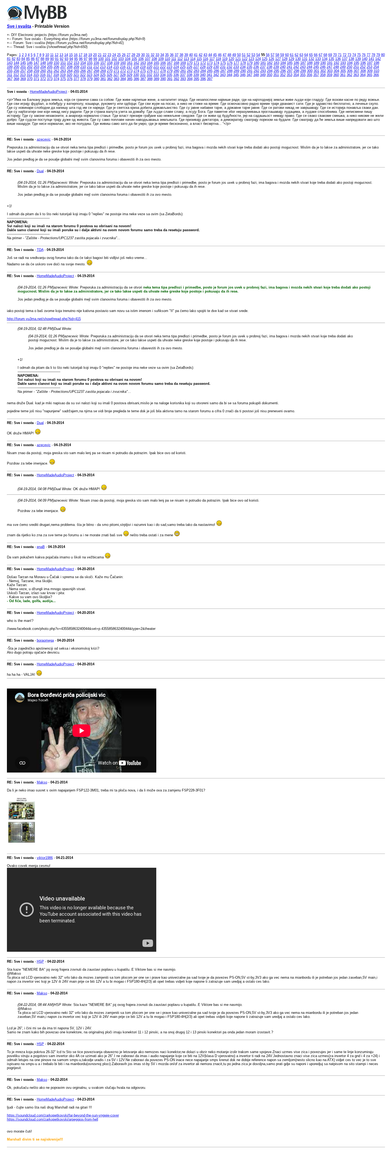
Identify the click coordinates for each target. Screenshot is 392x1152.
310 (376, 71)
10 (47, 55)
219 (143, 67)
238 (269, 67)
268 (96, 71)
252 (363, 67)
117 (212, 59)
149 (50, 63)
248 (336, 67)
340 (203, 75)
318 (56, 75)
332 (149, 75)
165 (156, 63)
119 (224, 59)
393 (183, 79)
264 (70, 71)
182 (270, 63)
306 (350, 71)
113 (186, 59)
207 (63, 67)
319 (63, 75)
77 (368, 55)
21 (100, 55)
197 (370, 63)
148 (43, 63)
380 (96, 79)
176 (230, 63)
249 (343, 67)
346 (243, 75)
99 (95, 59)
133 (318, 59)
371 (36, 79)
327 (116, 75)
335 (169, 75)
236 (256, 67)
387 (143, 79)
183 (276, 63)
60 (287, 55)
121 (238, 59)
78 (373, 55)
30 (143, 55)
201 (23, 67)
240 (283, 67)
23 (109, 55)
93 (66, 59)
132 (311, 59)
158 (110, 63)
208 (70, 67)
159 (116, 63)
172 (203, 63)
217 (129, 67)
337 (183, 75)
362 (349, 75)
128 (284, 59)
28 (133, 55)
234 (243, 67)
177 (236, 63)
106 (141, 59)
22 (104, 55)
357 (316, 75)
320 (69, 75)
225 (183, 67)
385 (130, 79)
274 (136, 71)
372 (43, 79)
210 (83, 67)
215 (116, 67)
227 (196, 67)
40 (191, 55)
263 (63, 71)
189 (316, 63)
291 (250, 71)
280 (176, 71)
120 (231, 59)
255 (10, 71)
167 (170, 63)
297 (290, 71)
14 (66, 55)
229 (209, 67)
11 (52, 55)
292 (256, 71)
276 (150, 71)
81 (9, 59)
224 (176, 67)
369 (23, 79)
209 (76, 67)
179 (250, 63)
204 (43, 67)
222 (163, 67)
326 (109, 75)
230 (216, 67)
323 (89, 75)
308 (363, 71)
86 (33, 59)
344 (229, 75)
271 (116, 71)
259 (36, 71)
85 (28, 59)
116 (205, 59)
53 (253, 55)
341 (209, 75)
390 (163, 79)
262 (56, 71)
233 (236, 67)
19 (90, 55)
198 (376, 63)
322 (83, 75)
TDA (40, 250)
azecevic (44, 139)
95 (76, 59)
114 (192, 59)
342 (216, 75)
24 (114, 55)
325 (103, 75)
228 (203, 67)
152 (70, 63)
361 (343, 75)
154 (83, 63)
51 (244, 55)
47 (224, 55)
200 (16, 67)
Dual (40, 171)
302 (323, 71)
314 (29, 75)
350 (269, 75)
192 (336, 63)
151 (63, 63)
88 (42, 59)
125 (264, 59)
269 (103, 71)
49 (234, 55)
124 (258, 59)
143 (10, 63)
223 (169, 67)
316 (43, 75)
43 (205, 55)
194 (350, 63)
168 (176, 63)
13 (61, 55)
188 (310, 63)
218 (136, 67)
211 (89, 67)
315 (36, 75)
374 (56, 79)
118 (218, 59)
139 (358, 59)
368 (16, 79)
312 (16, 75)
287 (223, 71)
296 (283, 71)
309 (370, 71)
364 (363, 75)
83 (18, 59)
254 (376, 67)
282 (190, 71)
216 (123, 67)
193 (343, 63)
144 (16, 63)
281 (183, 71)
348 (256, 75)
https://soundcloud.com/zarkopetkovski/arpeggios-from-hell (52, 1119)
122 (244, 59)
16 (76, 55)
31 (148, 55)
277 (156, 71)
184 (283, 63)
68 (325, 55)
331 (143, 75)
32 (152, 55)
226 (189, 67)
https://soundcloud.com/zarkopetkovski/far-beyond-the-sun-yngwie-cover (63, 1115)
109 (161, 59)
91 (57, 59)
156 (96, 63)
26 (124, 55)
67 (320, 55)
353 (289, 75)
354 (296, 75)
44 (210, 55)
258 (30, 71)
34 (162, 55)
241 (289, 67)
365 (369, 75)
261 (50, 71)
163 (143, 63)
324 (96, 75)
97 (85, 59)
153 (76, 63)
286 (216, 71)
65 (311, 55)
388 (150, 79)
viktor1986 (45, 858)
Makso (42, 782)
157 (103, 63)
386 (136, 79)
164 (150, 63)
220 (149, 67)
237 (263, 67)
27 (128, 55)
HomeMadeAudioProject (48, 92)
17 (80, 55)
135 (331, 59)
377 (76, 79)
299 (303, 71)
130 (298, 59)
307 (356, 71)
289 (236, 71)
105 (134, 59)
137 (344, 59)
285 (210, 71)
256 (16, 71)
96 (81, 59)
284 (203, 71)
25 (119, 55)
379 (90, 79)
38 (181, 55)
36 (172, 55)
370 (30, 79)
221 (156, 67)
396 (203, 79)
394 (190, 79)
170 (190, 63)
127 (278, 59)
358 (323, 75)
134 (324, 59)
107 (147, 59)
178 (243, 63)
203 (36, 67)
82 (13, 59)
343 (223, 75)
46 (220, 55)
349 (263, 75)
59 (282, 55)
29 (138, 55)
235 (249, 67)
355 (303, 75)
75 (359, 55)
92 (61, 59)
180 (256, 63)
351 (276, 75)
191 (330, 63)
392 (176, 79)
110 (167, 59)
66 (316, 55)
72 (344, 55)
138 (351, 59)
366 (376, 75)
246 (323, 67)
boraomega (45, 640)
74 (354, 55)
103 (121, 59)
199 (10, 67)
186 (296, 63)
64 (306, 55)
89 (47, 59)
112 (180, 59)
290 (243, 71)
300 (310, 71)
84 (23, 59)
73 (349, 55)
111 (173, 59)
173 (210, 63)
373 (50, 79)
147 (36, 63)
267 (90, 71)
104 (127, 59)
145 (23, 63)
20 (95, 55)
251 (356, 67)
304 (336, 71)
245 (316, 67)
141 (371, 59)
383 (116, 79)
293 (263, 71)
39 (186, 55)
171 (196, 63)
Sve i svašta (19, 26)
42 (200, 55)
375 (63, 79)
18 (85, 55)
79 (378, 55)
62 (296, 55)
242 (296, 67)
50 (239, 55)
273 (130, 71)
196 (363, 63)
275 (143, 71)
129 (291, 59)
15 (71, 55)
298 (296, 71)
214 (109, 67)
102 (114, 59)
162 (136, 63)
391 (170, 79)
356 (309, 75)
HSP (40, 961)
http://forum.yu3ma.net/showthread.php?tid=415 (44, 319)
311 (9, 75)
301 (316, 71)
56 (268, 55)
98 (90, 59)
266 (83, 71)
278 (163, 71)
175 (223, 63)
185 (290, 63)
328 (123, 75)
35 (167, 55)
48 (229, 55)
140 (364, 59)
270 (110, 71)
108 (154, 59)
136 (338, 59)
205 (50, 67)
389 (156, 79)
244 (309, 67)
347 (249, 75)
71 (340, 55)
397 (210, 79)
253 (369, 67)
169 (183, 63)
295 (276, 71)
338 (189, 75)
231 (223, 67)
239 (276, 67)
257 (23, 71)
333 (156, 75)
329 (129, 75)
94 (71, 59)
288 (230, 71)
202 (30, 67)
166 (163, 63)
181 (263, 63)
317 (49, 75)
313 (23, 75)
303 (330, 71)
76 (364, 55)
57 (272, 55)
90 (52, 59)
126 (271, 59)
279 (170, 71)
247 (329, 67)
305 (343, 71)
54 (258, 55)
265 (76, 71)
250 (349, 67)
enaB (41, 547)
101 (107, 59)
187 (303, 63)
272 (123, 71)
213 (103, 67)
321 (76, 75)
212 (96, 67)
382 (110, 79)
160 (123, 63)
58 (277, 55)
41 (196, 55)
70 (335, 55)
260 (43, 71)
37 (176, 55)
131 (304, 59)
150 (56, 63)
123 (251, 59)
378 (83, 79)
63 (301, 55)
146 (30, 63)
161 (130, 63)
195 (356, 63)
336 (176, 75)
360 (336, 75)
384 (123, 79)
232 (229, 67)
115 (199, 59)
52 (248, 55)
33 (157, 55)
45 (215, 55)
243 (303, 67)
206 (56, 67)
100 (101, 59)
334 (163, 75)
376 (70, 79)
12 (56, 55)
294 (270, 71)
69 (330, 55)
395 (196, 79)
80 (383, 55)
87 (37, 59)
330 (136, 75)
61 (292, 55)
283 (196, 71)
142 (378, 59)
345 (236, 75)
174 (216, 63)
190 (323, 63)
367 (10, 79)
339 (196, 75)
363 (356, 75)
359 (329, 75)
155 (90, 63)
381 (103, 79)
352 (283, 75)
